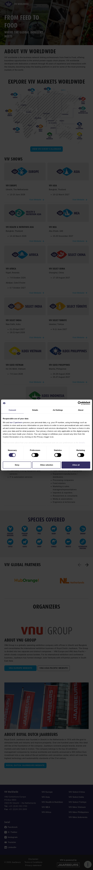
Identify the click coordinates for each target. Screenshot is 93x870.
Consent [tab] (12, 410)
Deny (17, 465)
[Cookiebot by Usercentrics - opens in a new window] (79, 403)
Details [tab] (35, 410)
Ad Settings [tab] (58, 410)
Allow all (76, 465)
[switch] (35, 455)
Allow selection (46, 465)
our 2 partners (16, 422)
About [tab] (80, 410)
